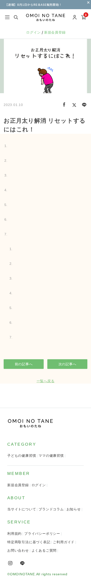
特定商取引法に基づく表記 (28, 542)
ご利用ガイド (63, 542)
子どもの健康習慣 (21, 455)
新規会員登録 (55, 32)
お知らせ (73, 509)
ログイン (34, 32)
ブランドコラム (51, 509)
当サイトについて (21, 509)
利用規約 (14, 533)
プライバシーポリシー (42, 533)
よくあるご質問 (44, 550)
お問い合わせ (18, 550)
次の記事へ (67, 364)
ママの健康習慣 (51, 455)
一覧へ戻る (46, 381)
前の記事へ (24, 364)
